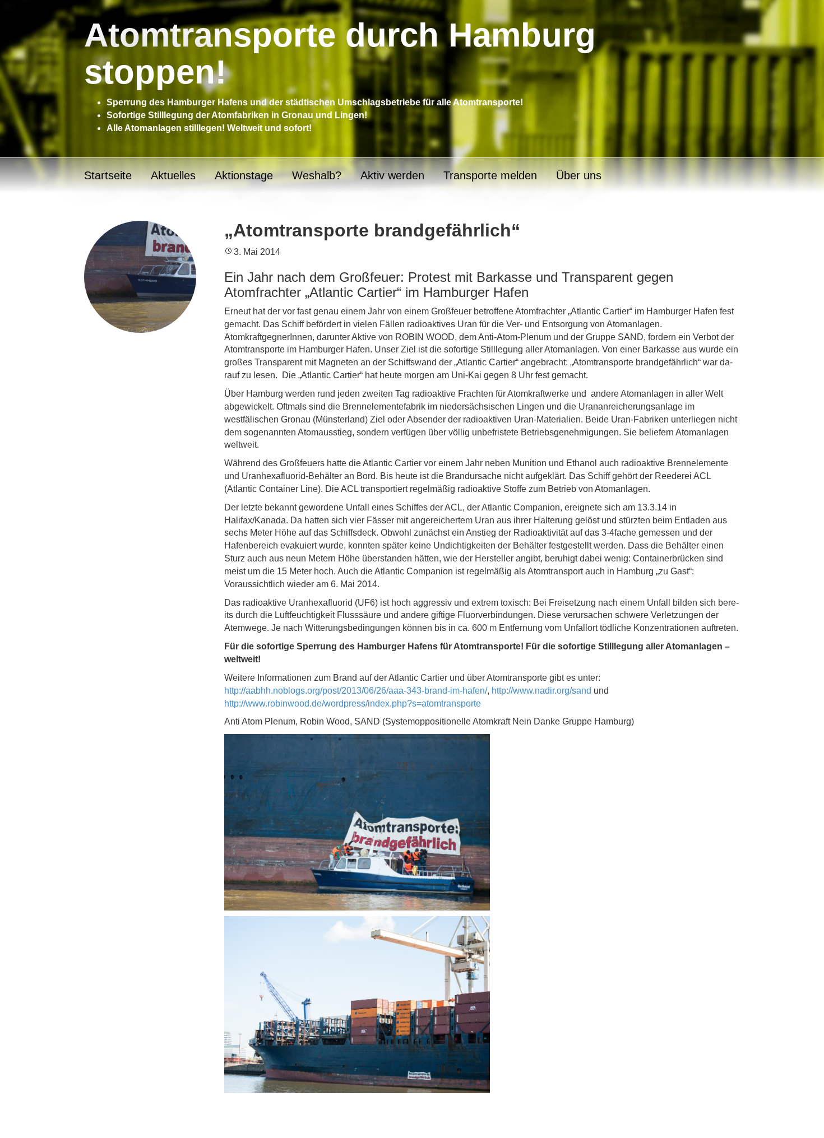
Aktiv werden (392, 175)
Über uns (578, 175)
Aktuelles (173, 175)
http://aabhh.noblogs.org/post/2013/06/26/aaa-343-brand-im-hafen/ (355, 690)
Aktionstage (244, 175)
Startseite (108, 175)
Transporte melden (490, 175)
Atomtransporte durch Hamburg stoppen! (340, 53)
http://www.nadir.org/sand (541, 690)
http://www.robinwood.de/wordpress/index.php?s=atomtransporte (352, 703)
